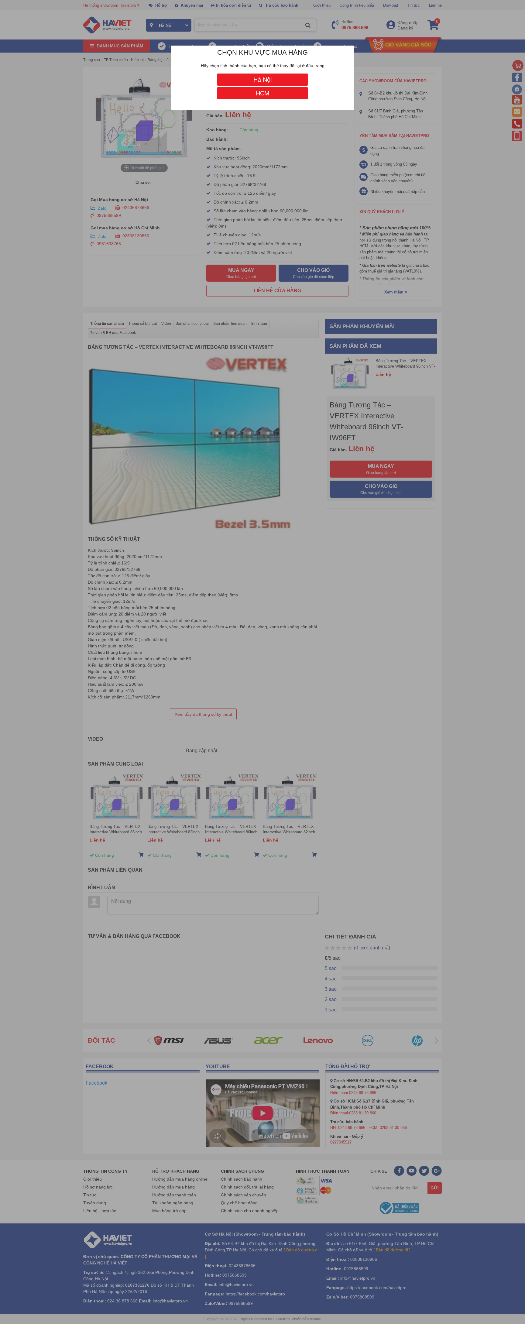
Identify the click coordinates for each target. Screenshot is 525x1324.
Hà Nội (262, 79)
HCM (262, 93)
